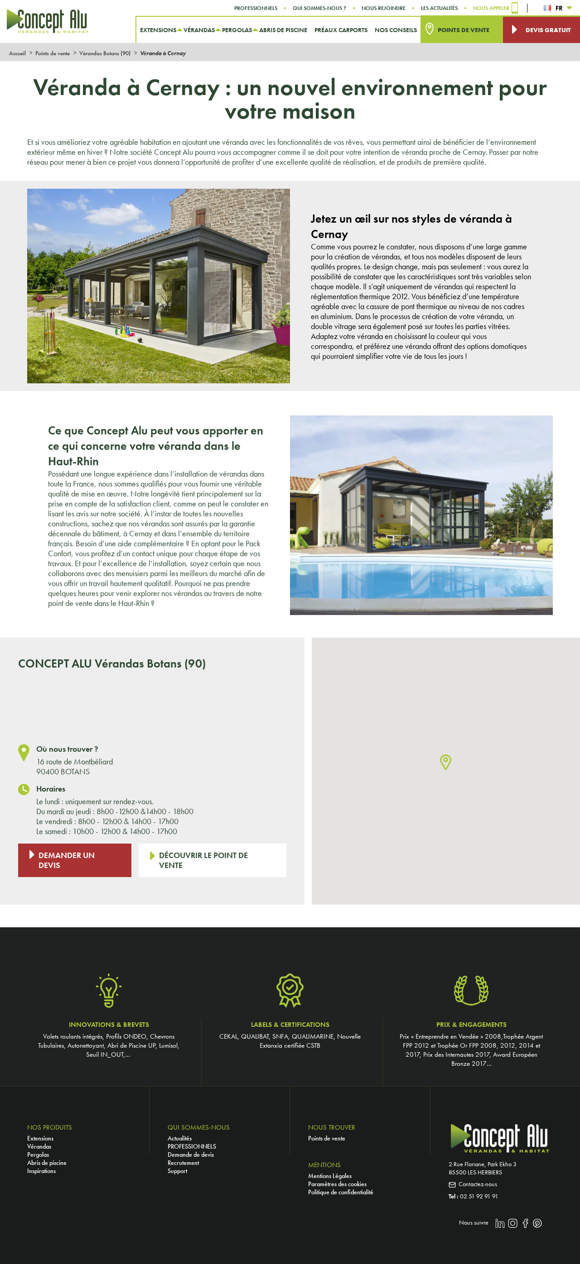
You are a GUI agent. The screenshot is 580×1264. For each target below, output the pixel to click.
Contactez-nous (478, 1184)
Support (177, 1171)
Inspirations (41, 1171)
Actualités (180, 1138)
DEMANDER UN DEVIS (67, 860)
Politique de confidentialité (340, 1192)
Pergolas (38, 1154)
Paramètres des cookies (337, 1184)
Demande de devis (191, 1154)
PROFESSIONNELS (192, 1146)
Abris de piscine (47, 1163)
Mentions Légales (330, 1176)
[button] (445, 762)
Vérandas (39, 1146)
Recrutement (183, 1163)
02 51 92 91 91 (479, 1196)
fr (559, 8)
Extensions (40, 1138)
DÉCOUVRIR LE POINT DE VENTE (203, 860)
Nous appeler (491, 8)
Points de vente (326, 1138)
